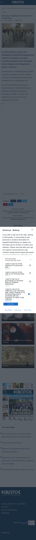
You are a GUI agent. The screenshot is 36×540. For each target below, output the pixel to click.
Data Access (18, 310)
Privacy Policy (27, 310)
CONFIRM (11, 304)
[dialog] (18, 270)
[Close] (32, 230)
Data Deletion (8, 310)
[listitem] (18, 259)
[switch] (29, 265)
